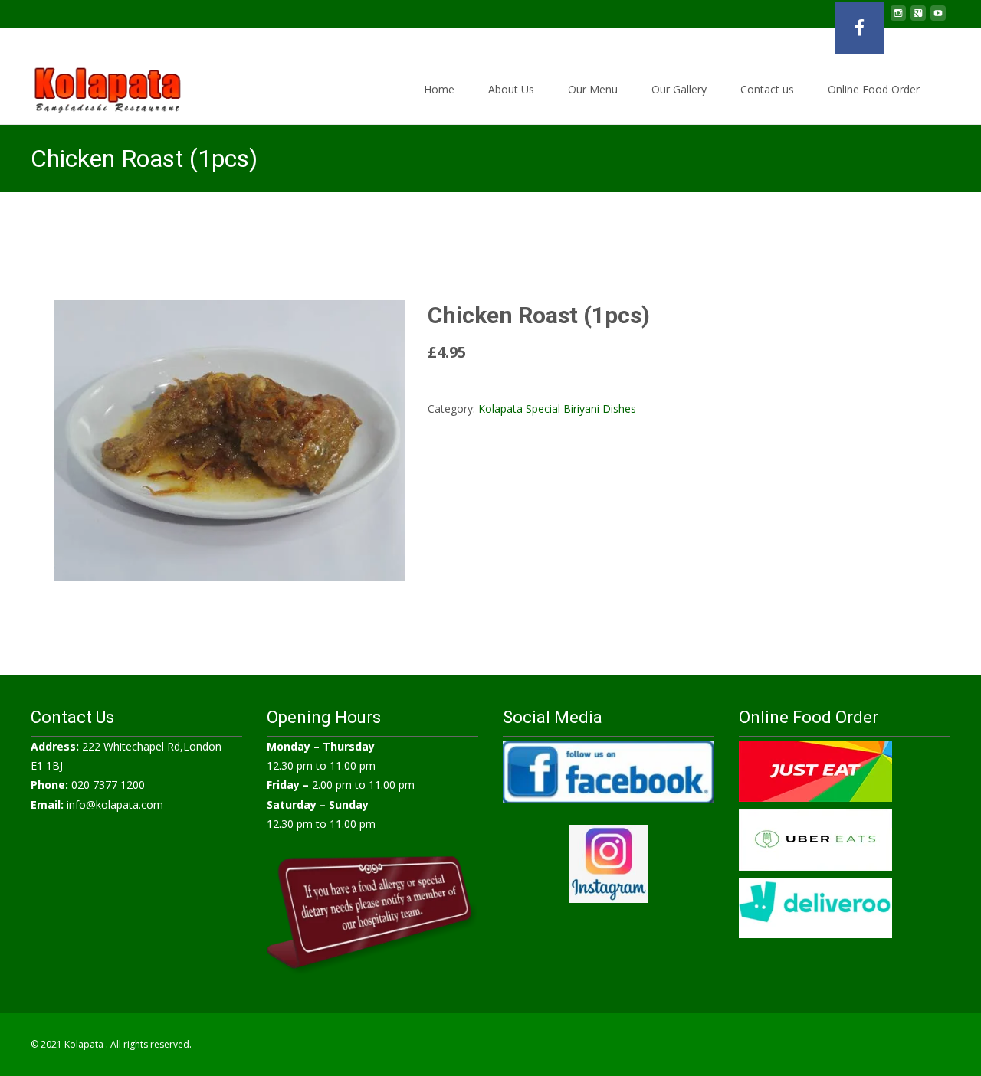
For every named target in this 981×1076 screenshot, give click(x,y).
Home (439, 89)
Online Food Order (874, 89)
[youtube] (938, 18)
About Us (511, 89)
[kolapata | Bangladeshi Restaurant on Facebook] (859, 28)
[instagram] (898, 18)
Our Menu (593, 89)
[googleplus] (918, 18)
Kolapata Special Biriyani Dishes (557, 408)
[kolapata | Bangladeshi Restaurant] (95, 85)
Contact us (767, 89)
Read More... (462, 389)
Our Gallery (679, 89)
